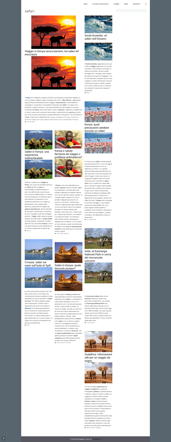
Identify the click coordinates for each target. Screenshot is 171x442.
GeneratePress (96, 439)
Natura (29, 230)
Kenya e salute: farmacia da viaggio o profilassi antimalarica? (68, 154)
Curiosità (68, 342)
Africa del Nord (61, 342)
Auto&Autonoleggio (100, 4)
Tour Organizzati (91, 219)
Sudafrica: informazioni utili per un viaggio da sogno (98, 357)
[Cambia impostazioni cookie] (3, 438)
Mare (88, 92)
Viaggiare (98, 427)
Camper (116, 4)
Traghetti (136, 4)
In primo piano (31, 121)
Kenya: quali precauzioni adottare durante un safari (97, 127)
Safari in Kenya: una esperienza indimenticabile (37, 155)
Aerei (85, 4)
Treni (126, 4)
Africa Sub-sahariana (63, 233)
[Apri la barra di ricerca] (146, 4)
